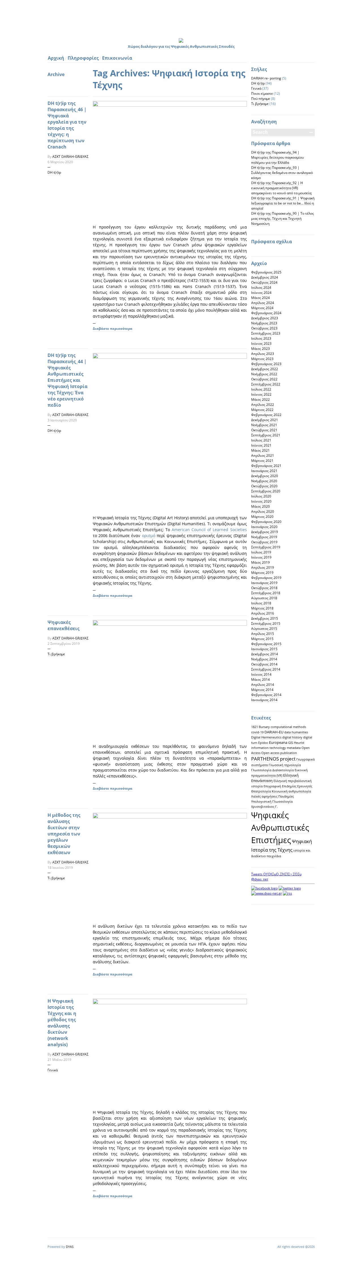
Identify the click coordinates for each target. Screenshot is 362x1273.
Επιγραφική (272, 786)
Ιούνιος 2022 (261, 394)
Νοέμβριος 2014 (264, 659)
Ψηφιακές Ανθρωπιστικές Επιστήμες (280, 827)
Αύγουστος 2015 (264, 628)
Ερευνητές (304, 786)
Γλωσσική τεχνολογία (285, 765)
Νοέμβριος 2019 (264, 537)
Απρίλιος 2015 (262, 633)
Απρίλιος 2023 (262, 353)
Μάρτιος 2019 (262, 572)
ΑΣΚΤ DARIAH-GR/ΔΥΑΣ (70, 156)
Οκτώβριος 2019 (264, 542)
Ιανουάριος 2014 (264, 699)
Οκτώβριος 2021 (264, 430)
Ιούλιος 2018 (261, 603)
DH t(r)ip (54, 172)
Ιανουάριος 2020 (264, 526)
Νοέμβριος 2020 (264, 481)
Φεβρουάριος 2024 (266, 313)
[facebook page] (264, 888)
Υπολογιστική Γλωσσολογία (272, 802)
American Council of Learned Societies (209, 529)
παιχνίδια (274, 856)
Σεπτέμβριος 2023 (265, 333)
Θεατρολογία (261, 791)
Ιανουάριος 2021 (264, 470)
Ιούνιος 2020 (261, 501)
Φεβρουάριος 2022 (266, 414)
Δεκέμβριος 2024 (264, 277)
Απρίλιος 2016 (262, 613)
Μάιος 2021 (260, 450)
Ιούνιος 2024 (261, 292)
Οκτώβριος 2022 (264, 379)
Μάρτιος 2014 (262, 689)
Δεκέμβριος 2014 (264, 654)
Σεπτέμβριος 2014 (265, 669)
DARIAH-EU (273, 731)
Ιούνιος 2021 (261, 445)
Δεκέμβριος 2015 (264, 618)
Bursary (264, 727)
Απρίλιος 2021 (262, 455)
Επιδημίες (289, 786)
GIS (290, 743)
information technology (268, 748)
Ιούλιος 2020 (261, 496)
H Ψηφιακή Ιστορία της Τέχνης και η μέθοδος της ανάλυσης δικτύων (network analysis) (62, 1023)
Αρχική (56, 58)
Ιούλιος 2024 (261, 287)
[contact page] (266, 893)
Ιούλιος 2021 (261, 440)
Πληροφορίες (83, 58)
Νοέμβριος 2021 (264, 425)
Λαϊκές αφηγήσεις (264, 796)
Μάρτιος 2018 (262, 608)
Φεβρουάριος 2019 (266, 577)
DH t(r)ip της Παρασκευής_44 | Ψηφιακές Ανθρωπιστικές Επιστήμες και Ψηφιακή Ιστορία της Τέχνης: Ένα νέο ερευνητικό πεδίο (67, 380)
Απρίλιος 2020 (262, 511)
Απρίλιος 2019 (262, 567)
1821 (254, 727)
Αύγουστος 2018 (264, 598)
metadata (294, 748)
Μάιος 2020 (260, 506)
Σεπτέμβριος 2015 (265, 623)
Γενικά (53, 1070)
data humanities (296, 732)
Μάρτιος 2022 (262, 409)
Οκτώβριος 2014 (264, 664)
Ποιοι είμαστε (262, 93)
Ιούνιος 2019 (261, 557)
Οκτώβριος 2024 (264, 282)
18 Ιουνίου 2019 (60, 867)
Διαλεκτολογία (283, 770)
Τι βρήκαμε (56, 654)
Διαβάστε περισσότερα (112, 328)
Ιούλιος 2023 (261, 338)
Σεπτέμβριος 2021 (265, 435)
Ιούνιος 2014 (261, 674)
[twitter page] (290, 888)
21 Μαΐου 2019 (59, 1059)
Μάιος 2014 (260, 679)
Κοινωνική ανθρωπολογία (291, 791)
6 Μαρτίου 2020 (60, 162)
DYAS (70, 1246)
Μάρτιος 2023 (262, 358)
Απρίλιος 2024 (262, 302)
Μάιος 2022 (260, 399)
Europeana (278, 742)
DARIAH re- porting (266, 78)
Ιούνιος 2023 (261, 343)
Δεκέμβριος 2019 (264, 531)
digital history (292, 737)
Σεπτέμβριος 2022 (265, 384)
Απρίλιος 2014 (262, 684)
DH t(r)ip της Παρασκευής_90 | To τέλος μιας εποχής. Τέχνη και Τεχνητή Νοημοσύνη (282, 218)
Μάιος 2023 (260, 348)
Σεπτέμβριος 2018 (265, 593)
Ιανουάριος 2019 (264, 582)
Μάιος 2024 (260, 297)
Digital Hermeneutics (266, 737)
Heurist (299, 743)
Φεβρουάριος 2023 (266, 363)
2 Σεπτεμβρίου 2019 (64, 643)
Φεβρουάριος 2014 (266, 694)
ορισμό (148, 535)
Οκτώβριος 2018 (264, 587)
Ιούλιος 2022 (261, 389)
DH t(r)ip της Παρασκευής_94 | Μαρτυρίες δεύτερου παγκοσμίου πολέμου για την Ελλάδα (277, 157)
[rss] (287, 893)
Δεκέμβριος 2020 (264, 475)
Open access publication (279, 753)
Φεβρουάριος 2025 (266, 272)
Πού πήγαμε (260, 98)
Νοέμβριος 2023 (264, 323)
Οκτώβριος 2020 (264, 486)
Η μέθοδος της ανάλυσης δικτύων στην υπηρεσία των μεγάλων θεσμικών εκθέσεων (64, 834)
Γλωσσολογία (261, 770)
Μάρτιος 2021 (262, 460)
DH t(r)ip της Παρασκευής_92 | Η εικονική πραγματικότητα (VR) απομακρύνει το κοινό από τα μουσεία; (281, 187)
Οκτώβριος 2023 (264, 328)
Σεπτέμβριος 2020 (265, 491)
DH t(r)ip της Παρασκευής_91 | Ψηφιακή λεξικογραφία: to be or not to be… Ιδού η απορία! (282, 203)
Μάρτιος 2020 (262, 516)
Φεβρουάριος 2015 (266, 643)
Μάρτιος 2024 (262, 307)
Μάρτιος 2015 (262, 638)
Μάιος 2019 (260, 562)
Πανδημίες (286, 796)
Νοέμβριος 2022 (264, 374)
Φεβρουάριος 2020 (266, 521)
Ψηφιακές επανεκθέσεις (63, 625)
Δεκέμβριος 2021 (264, 419)
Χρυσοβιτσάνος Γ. (264, 807)
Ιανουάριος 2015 (264, 649)
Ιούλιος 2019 (261, 552)
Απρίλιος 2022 (262, 404)
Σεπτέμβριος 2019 (265, 547)
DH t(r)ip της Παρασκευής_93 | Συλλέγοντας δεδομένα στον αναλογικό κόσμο (282, 172)
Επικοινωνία (117, 58)
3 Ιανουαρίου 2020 (62, 420)
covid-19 (257, 732)
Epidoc (263, 743)
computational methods (288, 727)
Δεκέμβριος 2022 (264, 369)
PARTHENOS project (273, 758)
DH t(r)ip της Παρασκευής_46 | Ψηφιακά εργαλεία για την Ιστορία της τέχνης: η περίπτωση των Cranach (67, 125)
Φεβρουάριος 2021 (266, 465)
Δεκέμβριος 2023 (264, 318)
